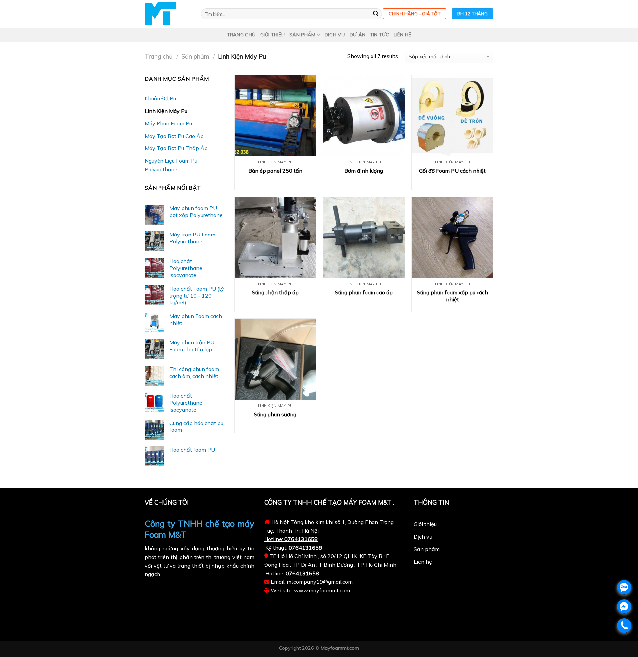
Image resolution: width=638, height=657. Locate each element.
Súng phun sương (275, 414)
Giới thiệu (425, 524)
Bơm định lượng (363, 170)
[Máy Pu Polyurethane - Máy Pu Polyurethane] (168, 14)
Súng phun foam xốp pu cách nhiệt (452, 296)
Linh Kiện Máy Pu (166, 111)
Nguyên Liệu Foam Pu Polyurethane (171, 165)
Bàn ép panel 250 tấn (275, 170)
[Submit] (375, 14)
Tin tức (379, 35)
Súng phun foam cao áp (364, 292)
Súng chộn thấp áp (275, 292)
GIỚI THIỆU (272, 35)
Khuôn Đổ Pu (160, 98)
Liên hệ (402, 35)
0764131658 (301, 539)
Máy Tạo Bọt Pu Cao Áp (174, 136)
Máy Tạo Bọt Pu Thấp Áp (176, 148)
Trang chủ (241, 35)
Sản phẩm (302, 35)
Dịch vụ (335, 35)
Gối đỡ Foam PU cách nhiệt (452, 170)
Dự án (357, 35)
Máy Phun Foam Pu (168, 123)
